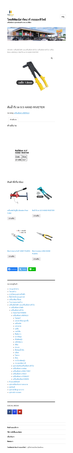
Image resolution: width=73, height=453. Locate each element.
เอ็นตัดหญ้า (19, 339)
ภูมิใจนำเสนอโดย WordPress (35, 447)
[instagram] (14, 411)
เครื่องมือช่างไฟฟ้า (17, 307)
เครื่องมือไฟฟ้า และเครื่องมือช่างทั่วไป (25, 50)
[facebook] (9, 411)
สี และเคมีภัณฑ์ (14, 382)
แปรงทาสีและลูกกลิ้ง (22, 321)
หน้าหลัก (10, 50)
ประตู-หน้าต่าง (14, 289)
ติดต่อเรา (10, 441)
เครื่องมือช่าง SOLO (19, 374)
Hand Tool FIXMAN (19, 313)
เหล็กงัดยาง (19, 342)
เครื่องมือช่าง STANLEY (21, 376)
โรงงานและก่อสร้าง (15, 302)
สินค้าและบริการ (12, 427)
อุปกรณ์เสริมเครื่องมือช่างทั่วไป (23, 366)
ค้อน (16, 358)
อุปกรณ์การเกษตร (15, 392)
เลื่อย (16, 344)
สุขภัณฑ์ (12, 387)
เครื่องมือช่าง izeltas (20, 368)
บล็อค (17, 352)
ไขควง (17, 355)
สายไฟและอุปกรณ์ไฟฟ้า (17, 294)
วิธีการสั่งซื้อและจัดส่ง (14, 432)
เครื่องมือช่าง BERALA (21, 113)
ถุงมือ (17, 329)
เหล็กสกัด (18, 323)
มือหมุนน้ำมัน (19, 350)
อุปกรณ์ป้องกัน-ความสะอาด (18, 384)
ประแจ (17, 347)
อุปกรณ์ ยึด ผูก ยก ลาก (16, 390)
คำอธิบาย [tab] (13, 119)
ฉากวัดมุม (18, 336)
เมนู (62, 16)
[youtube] (19, 411)
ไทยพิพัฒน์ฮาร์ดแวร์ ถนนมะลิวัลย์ (26, 19)
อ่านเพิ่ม (11, 218)
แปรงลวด (18, 326)
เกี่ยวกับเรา (11, 437)
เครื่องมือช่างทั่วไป (43, 50)
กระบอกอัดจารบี (20, 363)
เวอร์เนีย (17, 331)
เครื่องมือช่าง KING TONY (22, 371)
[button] (52, 58)
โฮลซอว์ (18, 318)
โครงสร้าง (12, 291)
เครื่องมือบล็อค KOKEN (21, 379)
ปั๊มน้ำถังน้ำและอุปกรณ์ (17, 297)
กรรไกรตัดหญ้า (20, 360)
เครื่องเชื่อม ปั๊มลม (15, 299)
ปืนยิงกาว (18, 334)
